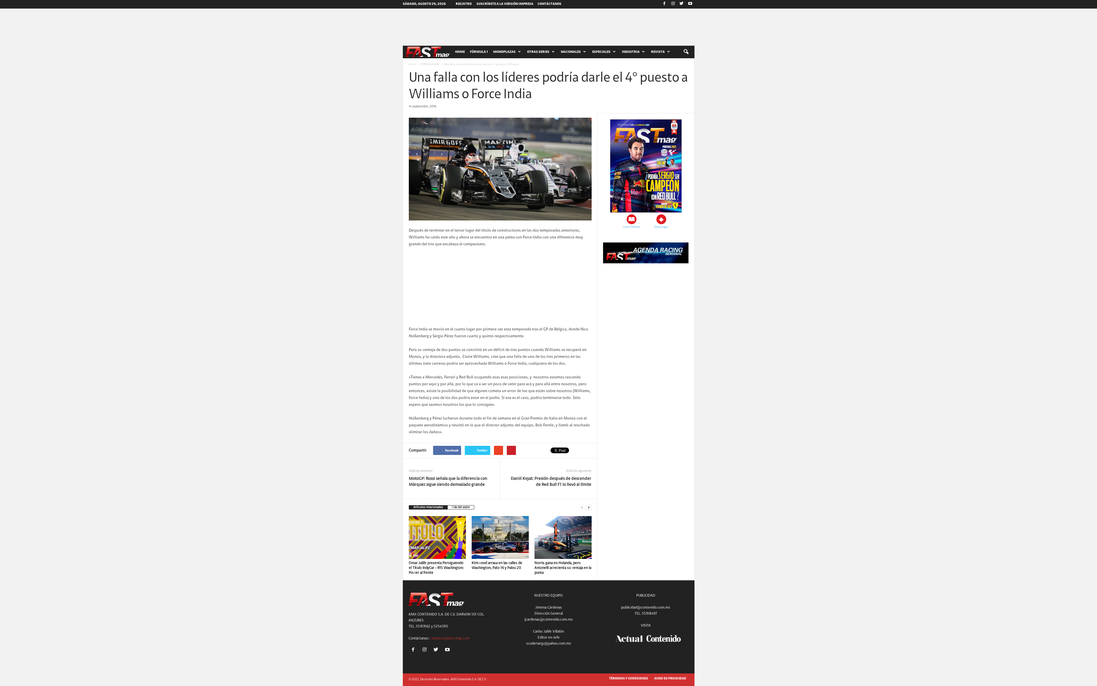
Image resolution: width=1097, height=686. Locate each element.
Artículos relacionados (428, 507)
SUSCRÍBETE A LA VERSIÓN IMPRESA (505, 4)
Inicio (412, 64)
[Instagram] (673, 4)
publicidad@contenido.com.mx (645, 607)
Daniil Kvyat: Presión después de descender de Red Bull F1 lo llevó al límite (551, 482)
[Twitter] (681, 4)
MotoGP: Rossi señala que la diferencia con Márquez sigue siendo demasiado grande (448, 482)
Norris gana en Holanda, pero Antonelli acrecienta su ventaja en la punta (563, 568)
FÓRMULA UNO (430, 64)
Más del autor (461, 507)
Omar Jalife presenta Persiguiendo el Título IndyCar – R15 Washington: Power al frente (436, 568)
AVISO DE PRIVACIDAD (670, 678)
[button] (686, 52)
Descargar (661, 227)
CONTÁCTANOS (549, 4)
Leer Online (631, 227)
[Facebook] (664, 4)
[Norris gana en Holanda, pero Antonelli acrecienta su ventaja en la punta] (563, 537)
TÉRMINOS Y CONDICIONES (628, 678)
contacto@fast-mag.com (450, 638)
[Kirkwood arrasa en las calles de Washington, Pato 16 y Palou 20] (500, 537)
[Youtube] (690, 4)
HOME (460, 52)
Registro (464, 4)
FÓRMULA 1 (479, 52)
